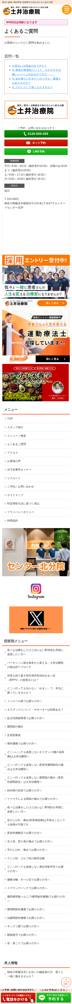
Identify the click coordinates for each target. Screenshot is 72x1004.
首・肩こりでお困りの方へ (23, 943)
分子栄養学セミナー (19, 469)
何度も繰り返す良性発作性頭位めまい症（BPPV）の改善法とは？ (31, 677)
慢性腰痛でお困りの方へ (22, 743)
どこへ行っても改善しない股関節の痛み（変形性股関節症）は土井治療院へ (35, 779)
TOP (10, 418)
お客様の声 (14, 461)
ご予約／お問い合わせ (20, 486)
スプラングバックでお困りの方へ (27, 888)
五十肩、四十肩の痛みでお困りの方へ (30, 841)
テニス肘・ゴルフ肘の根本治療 (26, 858)
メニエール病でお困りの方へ (24, 701)
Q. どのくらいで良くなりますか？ (32, 87)
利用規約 (12, 520)
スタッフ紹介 (15, 427)
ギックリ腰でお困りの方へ (23, 926)
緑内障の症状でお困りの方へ (24, 790)
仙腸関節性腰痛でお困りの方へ (26, 917)
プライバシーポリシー (20, 512)
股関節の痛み (15, 726)
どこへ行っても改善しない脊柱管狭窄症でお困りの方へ (35, 869)
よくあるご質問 (16, 444)
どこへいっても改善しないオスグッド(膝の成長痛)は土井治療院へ (35, 754)
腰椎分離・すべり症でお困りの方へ (28, 879)
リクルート (14, 478)
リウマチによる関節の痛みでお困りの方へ (32, 798)
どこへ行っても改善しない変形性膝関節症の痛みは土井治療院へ (35, 767)
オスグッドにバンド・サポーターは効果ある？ (35, 709)
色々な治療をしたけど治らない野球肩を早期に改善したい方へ (35, 652)
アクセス (12, 452)
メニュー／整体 (16, 435)
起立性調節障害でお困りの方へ (26, 718)
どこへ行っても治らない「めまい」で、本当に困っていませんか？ (35, 690)
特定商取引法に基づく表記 (23, 503)
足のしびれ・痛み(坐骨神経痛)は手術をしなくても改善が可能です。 (36, 822)
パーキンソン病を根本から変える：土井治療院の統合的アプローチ (35, 665)
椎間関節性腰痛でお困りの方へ (26, 909)
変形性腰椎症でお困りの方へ (24, 832)
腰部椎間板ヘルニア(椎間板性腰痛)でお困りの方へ (36, 898)
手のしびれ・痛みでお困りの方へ (27, 849)
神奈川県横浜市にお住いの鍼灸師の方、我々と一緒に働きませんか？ (35, 974)
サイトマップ (15, 495)
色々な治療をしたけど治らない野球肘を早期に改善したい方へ (35, 809)
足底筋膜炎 (14, 735)
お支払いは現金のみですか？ (29, 65)
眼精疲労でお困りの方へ (22, 934)
